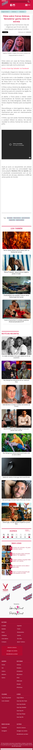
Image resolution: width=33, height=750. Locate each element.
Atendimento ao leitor (12, 654)
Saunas (19, 635)
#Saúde (19, 684)
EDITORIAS (20, 661)
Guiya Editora (20, 697)
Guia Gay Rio (20, 717)
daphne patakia (20, 220)
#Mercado (19, 681)
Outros (3, 677)
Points (18, 629)
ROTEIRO (4, 622)
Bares (3, 632)
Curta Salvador (5, 701)
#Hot (18, 677)
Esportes (19, 625)
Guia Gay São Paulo (22, 701)
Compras (4, 642)
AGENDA (20, 530)
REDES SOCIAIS (6, 724)
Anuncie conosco (12, 647)
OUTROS (19, 724)
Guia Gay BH (20, 710)
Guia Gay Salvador (21, 707)
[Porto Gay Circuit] (16, 613)
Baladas (4, 629)
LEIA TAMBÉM (16, 228)
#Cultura (22, 11)
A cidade (4, 625)
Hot (3, 668)
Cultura (3, 671)
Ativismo (4, 674)
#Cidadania (20, 671)
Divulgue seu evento (12, 651)
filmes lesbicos (17, 218)
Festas (3, 664)
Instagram (4, 731)
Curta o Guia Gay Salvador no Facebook (15, 68)
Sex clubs (19, 638)
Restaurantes (20, 632)
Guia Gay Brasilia (21, 704)
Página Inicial (5, 11)
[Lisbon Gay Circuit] (16, 608)
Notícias (14, 11)
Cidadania (4, 635)
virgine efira (12, 220)
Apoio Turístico (21, 642)
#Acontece (19, 674)
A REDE (19, 694)
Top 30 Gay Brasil (6, 697)
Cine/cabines (5, 638)
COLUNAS (4, 694)
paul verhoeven (26, 218)
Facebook (4, 727)
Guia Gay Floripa (21, 714)
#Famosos (19, 687)
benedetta (9, 218)
